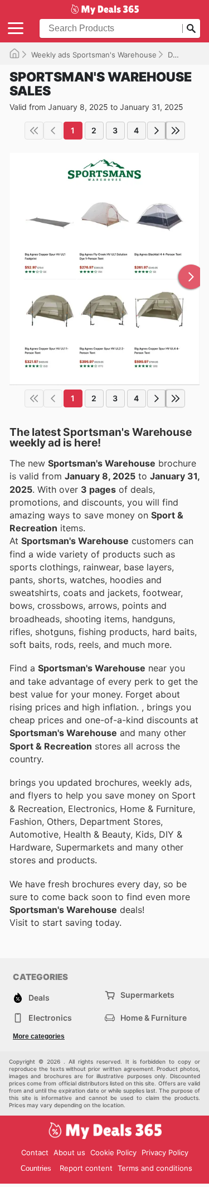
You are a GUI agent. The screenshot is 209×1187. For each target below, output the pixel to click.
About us (69, 1152)
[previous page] (52, 131)
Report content (86, 1168)
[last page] (175, 131)
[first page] (34, 131)
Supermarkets (147, 994)
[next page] (156, 131)
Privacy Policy (165, 1152)
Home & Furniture (153, 1017)
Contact (34, 1152)
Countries (36, 1168)
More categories (39, 1036)
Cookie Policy (113, 1152)
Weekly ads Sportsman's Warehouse (94, 54)
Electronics (50, 1017)
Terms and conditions (155, 1168)
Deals (177, 54)
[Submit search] (191, 28)
